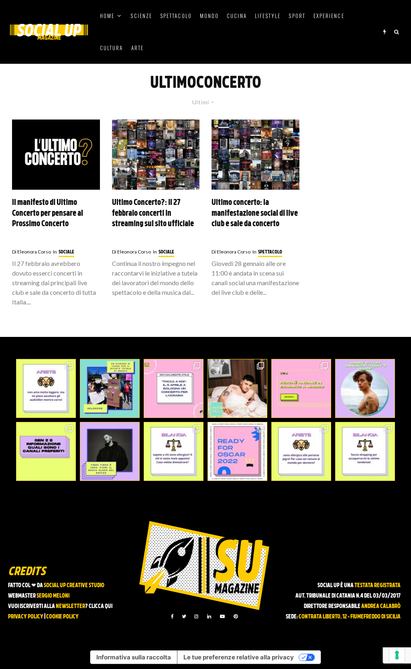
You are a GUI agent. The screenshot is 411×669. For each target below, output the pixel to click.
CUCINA (236, 16)
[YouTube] (222, 616)
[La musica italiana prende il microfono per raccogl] (173, 388)
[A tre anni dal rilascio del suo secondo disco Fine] (365, 388)
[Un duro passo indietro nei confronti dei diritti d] (110, 388)
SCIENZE (141, 16)
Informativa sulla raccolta (133, 657)
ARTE (137, 48)
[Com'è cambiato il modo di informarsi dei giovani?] (46, 451)
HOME (107, 16)
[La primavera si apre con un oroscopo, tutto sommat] (173, 451)
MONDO (209, 16)
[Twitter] (184, 616)
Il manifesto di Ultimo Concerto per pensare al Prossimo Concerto (47, 213)
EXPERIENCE (328, 16)
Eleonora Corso (31, 252)
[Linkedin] (209, 616)
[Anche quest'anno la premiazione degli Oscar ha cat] (237, 451)
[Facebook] (172, 616)
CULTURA (111, 48)
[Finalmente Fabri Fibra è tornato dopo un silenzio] (110, 451)
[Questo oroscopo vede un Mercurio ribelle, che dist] (46, 388)
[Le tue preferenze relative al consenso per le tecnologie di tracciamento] (397, 655)
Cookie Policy (62, 617)
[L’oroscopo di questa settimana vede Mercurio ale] (365, 451)
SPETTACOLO (176, 16)
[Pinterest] (236, 616)
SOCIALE (66, 252)
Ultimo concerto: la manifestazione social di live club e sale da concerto (255, 213)
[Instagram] (196, 616)
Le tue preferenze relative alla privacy (238, 657)
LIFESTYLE (268, 16)
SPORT (297, 16)
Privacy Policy (25, 617)
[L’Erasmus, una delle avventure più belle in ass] (301, 388)
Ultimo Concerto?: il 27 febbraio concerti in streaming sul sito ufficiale (153, 213)
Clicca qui (100, 607)
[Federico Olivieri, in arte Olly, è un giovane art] (237, 388)
